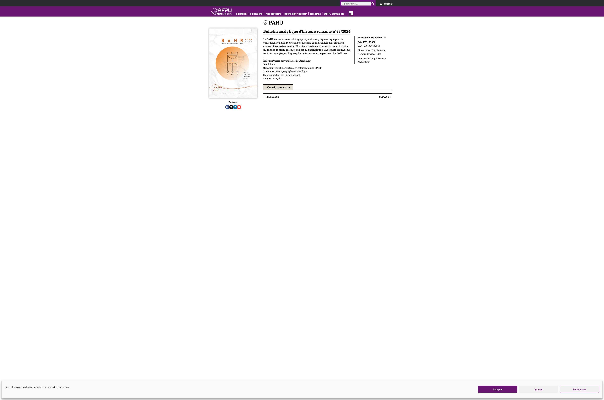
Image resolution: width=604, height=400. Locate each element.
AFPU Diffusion (334, 13)
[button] (227, 107)
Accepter (498, 389)
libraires (315, 13)
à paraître (256, 13)
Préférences (579, 389)
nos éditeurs (273, 13)
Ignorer (538, 389)
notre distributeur (295, 13)
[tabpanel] (327, 92)
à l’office (241, 13)
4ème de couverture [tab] (278, 87)
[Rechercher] (373, 4)
